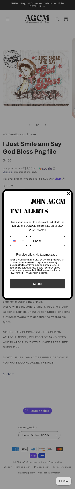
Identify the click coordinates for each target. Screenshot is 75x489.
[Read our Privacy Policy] (63, 260)
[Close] (68, 193)
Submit (37, 283)
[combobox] (18, 241)
